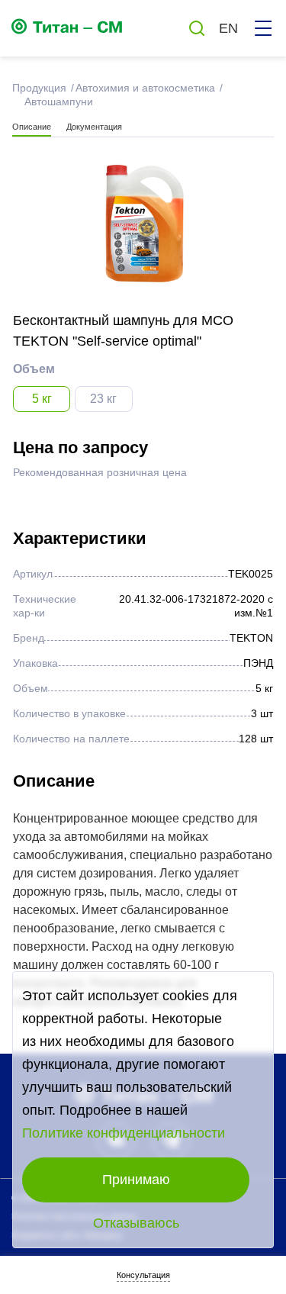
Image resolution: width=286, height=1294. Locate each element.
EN (228, 28)
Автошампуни (58, 101)
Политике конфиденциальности (123, 1133)
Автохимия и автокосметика (144, 88)
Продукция (37, 88)
